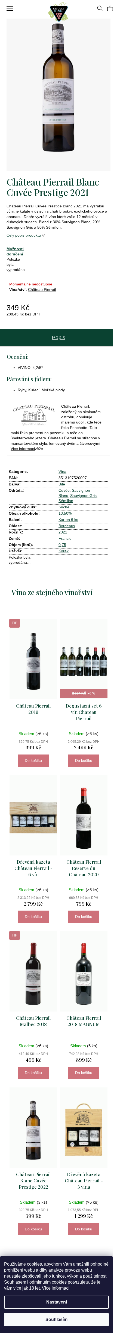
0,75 (62, 544)
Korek (64, 551)
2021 (63, 532)
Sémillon (66, 501)
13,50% (65, 513)
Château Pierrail (42, 289)
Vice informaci (23, 448)
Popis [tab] (58, 337)
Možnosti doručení (15, 251)
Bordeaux (67, 526)
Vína (62, 471)
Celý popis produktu (24, 235)
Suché (64, 507)
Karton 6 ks (68, 519)
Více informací (55, 1288)
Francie (65, 538)
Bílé (62, 484)
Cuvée (64, 490)
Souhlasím (56, 1319)
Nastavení (56, 1302)
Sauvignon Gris (83, 495)
